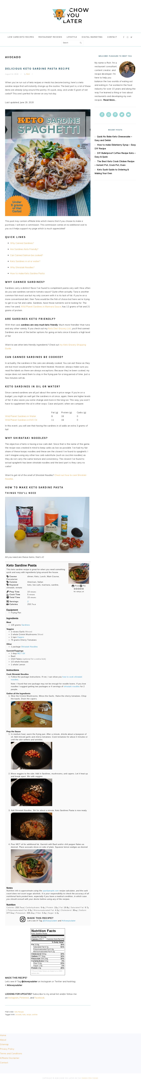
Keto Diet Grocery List (59, 328)
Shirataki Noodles (29, 647)
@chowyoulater (50, 921)
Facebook (39, 997)
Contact (4, 1062)
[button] (75, 589)
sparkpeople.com (51, 891)
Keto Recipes (19, 1012)
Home (3, 1035)
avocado (19, 1015)
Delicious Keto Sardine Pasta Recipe (37, 68)
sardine (34, 1015)
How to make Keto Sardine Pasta (27, 273)
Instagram (13, 997)
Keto (24, 1015)
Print (76, 586)
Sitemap (4, 1044)
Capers (20, 637)
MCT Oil (21, 653)
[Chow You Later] (70, 26)
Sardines (25, 625)
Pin (84, 586)
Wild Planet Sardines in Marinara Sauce (41, 306)
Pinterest (24, 997)
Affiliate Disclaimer (9, 1058)
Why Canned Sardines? (22, 243)
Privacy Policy (7, 1049)
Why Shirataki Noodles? (22, 267)
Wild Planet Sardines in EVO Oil (21, 420)
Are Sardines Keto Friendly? (24, 249)
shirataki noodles (72, 686)
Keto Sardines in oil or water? (25, 261)
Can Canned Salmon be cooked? (26, 255)
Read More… (109, 100)
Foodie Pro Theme (90, 1078)
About (3, 1040)
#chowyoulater (69, 921)
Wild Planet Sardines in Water (20, 416)
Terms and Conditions (11, 1053)
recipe (29, 1015)
